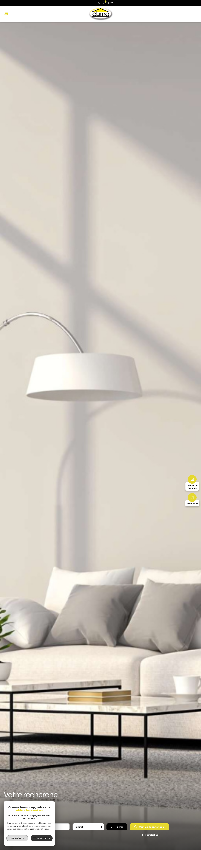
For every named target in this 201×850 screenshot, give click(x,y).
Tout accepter (41, 838)
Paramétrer (17, 838)
